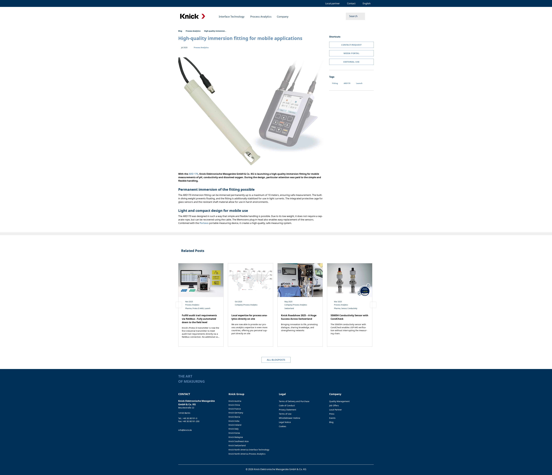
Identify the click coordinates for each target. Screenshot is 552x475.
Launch (359, 83)
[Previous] (179, 305)
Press (331, 413)
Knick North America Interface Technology (249, 449)
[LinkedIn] (366, 382)
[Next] (373, 305)
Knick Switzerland (237, 445)
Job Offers (334, 405)
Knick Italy (233, 428)
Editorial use (351, 61)
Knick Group (236, 394)
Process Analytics (201, 47)
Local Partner (335, 409)
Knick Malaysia (236, 437)
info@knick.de (185, 430)
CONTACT (184, 394)
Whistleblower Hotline (289, 418)
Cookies (282, 426)
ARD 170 (193, 173)
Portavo (204, 223)
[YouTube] (372, 382)
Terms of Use (285, 413)
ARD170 (347, 83)
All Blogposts (276, 359)
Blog (331, 422)
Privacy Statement (287, 409)
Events (332, 418)
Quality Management (339, 401)
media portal (351, 53)
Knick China (234, 405)
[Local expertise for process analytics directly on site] (250, 305)
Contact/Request (351, 44)
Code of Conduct (287, 405)
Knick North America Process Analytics (247, 453)
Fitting (335, 83)
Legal (282, 394)
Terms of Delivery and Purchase (294, 401)
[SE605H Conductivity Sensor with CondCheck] (349, 305)
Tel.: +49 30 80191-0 (187, 418)
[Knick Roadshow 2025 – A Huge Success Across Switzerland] (300, 305)
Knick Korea (234, 433)
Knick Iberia (234, 416)
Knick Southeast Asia (239, 441)
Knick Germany (236, 412)
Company (335, 394)
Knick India (234, 421)
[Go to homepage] (192, 16)
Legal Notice (285, 422)
